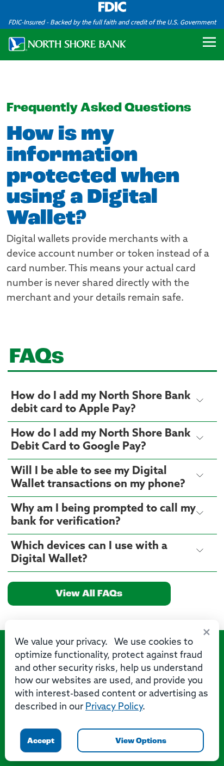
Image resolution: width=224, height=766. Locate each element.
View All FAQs (88, 594)
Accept (40, 741)
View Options (140, 741)
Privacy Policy (113, 707)
